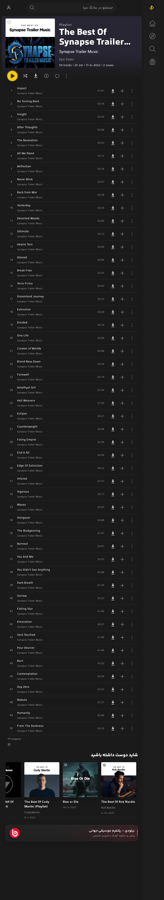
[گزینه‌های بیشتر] (66, 76)
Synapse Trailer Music (78, 52)
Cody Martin (32, 812)
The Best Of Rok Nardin (118, 802)
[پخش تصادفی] (25, 76)
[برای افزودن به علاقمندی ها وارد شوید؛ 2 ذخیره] (45, 76)
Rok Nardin (108, 808)
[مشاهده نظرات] (56, 76)
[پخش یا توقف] (12, 76)
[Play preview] (108, 791)
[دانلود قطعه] (113, 91)
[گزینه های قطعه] (132, 91)
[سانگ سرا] (152, 7)
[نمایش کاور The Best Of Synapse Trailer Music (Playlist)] (30, 43)
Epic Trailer (66, 59)
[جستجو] (32, 8)
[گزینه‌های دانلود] (35, 76)
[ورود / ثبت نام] (8, 7)
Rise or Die (70, 802)
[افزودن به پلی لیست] (122, 91)
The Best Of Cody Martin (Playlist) (36, 804)
